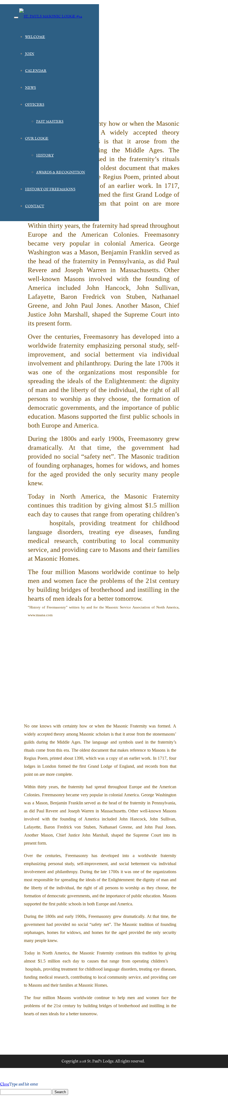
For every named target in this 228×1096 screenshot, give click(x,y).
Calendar (35, 71)
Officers (34, 104)
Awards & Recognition (60, 172)
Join (29, 54)
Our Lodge (36, 138)
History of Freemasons (50, 189)
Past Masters (49, 121)
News (30, 87)
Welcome (35, 37)
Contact (34, 206)
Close (4, 1084)
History (45, 155)
